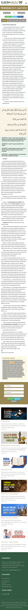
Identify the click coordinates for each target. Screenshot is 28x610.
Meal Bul (11, 398)
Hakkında (4, 20)
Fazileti (23, 20)
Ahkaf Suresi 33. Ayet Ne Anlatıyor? (9, 493)
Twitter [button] (15, 16)
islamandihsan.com (6, 581)
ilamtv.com (4, 582)
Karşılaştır (5, 138)
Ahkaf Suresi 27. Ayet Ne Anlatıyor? (9, 517)
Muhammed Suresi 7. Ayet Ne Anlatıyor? (10, 445)
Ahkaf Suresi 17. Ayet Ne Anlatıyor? (9, 542)
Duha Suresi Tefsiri (5, 421)
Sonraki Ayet (21, 12)
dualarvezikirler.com (6, 584)
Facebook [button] (21, 16)
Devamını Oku (3, 429)
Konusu (10, 20)
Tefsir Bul (18, 398)
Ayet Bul (14, 401)
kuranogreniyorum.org (7, 586)
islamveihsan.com (6, 578)
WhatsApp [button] (8, 16)
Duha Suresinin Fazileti (6, 469)
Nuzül (17, 20)
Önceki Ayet (7, 12)
